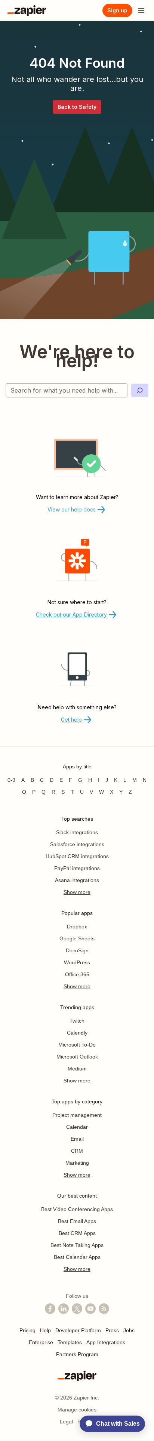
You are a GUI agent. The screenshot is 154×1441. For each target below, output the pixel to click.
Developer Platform (78, 1330)
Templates (70, 1342)
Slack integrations (77, 832)
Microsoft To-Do (77, 1045)
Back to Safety (77, 107)
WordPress (77, 962)
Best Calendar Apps (77, 1257)
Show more (77, 892)
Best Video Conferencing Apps (77, 1209)
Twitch (77, 1021)
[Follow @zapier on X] (77, 1308)
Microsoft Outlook (77, 1057)
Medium (77, 1069)
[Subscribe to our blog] (104, 1308)
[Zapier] (26, 10)
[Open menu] (141, 10)
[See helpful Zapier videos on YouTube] (90, 1308)
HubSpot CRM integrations (77, 856)
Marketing (77, 1163)
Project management (77, 1115)
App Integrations (105, 1342)
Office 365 (77, 974)
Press (112, 1330)
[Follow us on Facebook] (50, 1308)
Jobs (129, 1330)
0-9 (11, 780)
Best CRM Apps (77, 1233)
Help (45, 1330)
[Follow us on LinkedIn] (63, 1308)
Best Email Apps (77, 1221)
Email (77, 1139)
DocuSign (77, 950)
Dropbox (77, 927)
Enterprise (41, 1342)
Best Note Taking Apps (77, 1245)
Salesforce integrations (77, 844)
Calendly (77, 1033)
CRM (77, 1151)
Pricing (27, 1330)
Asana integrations (77, 880)
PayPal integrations (77, 868)
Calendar (77, 1127)
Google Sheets (77, 938)
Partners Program (77, 1354)
